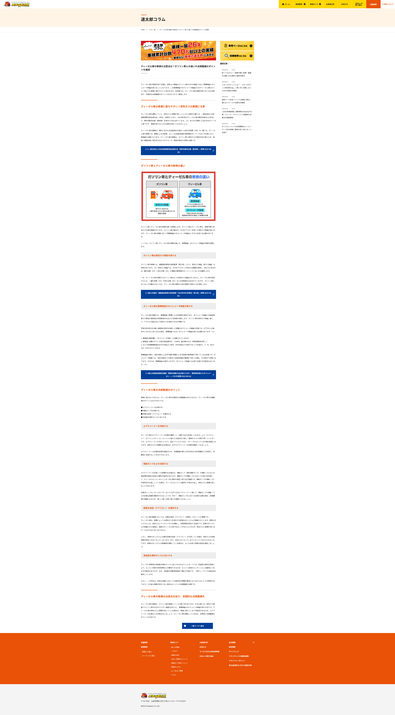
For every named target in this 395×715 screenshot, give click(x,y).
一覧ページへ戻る (197, 626)
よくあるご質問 (177, 671)
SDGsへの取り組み (359, 4)
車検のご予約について (179, 663)
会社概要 (232, 642)
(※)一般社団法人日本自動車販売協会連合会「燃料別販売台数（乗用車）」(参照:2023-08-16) (178, 150)
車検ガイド (314, 4)
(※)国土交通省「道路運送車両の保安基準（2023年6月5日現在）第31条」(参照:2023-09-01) (178, 294)
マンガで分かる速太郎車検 (209, 651)
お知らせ (344, 4)
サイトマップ (234, 651)
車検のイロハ (176, 667)
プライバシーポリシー (237, 660)
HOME (143, 30)
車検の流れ (175, 655)
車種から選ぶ (147, 652)
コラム (173, 675)
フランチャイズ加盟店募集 (239, 656)
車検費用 (144, 647)
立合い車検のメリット (179, 659)
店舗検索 (144, 642)
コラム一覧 (152, 30)
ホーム (287, 4)
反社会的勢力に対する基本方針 (240, 665)
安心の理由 (175, 647)
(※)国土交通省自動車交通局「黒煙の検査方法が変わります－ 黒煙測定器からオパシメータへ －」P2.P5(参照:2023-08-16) (178, 374)
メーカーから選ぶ (148, 656)
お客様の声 (330, 4)
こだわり (174, 651)
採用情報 (232, 647)
